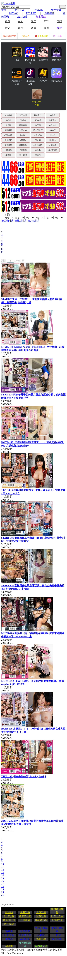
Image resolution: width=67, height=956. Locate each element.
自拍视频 (49, 13)
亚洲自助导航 (57, 930)
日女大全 (9, 935)
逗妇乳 (52, 135)
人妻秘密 (52, 145)
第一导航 (57, 36)
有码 (7, 28)
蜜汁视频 (9, 924)
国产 (33, 21)
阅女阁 (38, 140)
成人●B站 (38, 135)
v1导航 (23, 140)
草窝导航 (25, 931)
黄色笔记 (8, 140)
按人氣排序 (33, 220)
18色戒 (38, 120)
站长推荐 (8, 115)
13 (2, 872)
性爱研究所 (25, 935)
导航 (59, 28)
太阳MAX (23, 130)
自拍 (20, 28)
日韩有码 (38, 10)
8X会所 (53, 130)
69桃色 (23, 120)
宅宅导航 (57, 939)
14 (2, 875)
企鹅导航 (25, 912)
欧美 (33, 28)
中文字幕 (56, 10)
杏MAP (25, 36)
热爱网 (9, 931)
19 (2, 889)
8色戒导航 (38, 145)
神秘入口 (38, 115)
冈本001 (22, 135)
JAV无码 (19, 10)
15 (2, 878)
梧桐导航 (52, 140)
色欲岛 (8, 120)
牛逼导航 (52, 120)
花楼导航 (25, 939)
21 (2, 895)
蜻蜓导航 (8, 145)
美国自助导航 (41, 930)
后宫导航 (23, 150)
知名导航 (41, 16)
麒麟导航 (23, 145)
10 (2, 864)
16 (2, 881)
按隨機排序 (7, 220)
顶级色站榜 (41, 920)
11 (2, 867)
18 (2, 886)
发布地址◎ (41, 946)
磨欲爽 (9, 939)
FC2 (46, 21)
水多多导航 (42, 36)
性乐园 (8, 125)
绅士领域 (23, 155)
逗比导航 (8, 130)
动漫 (46, 28)
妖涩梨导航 (25, 916)
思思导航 (9, 916)
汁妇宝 (57, 935)
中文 (20, 21)
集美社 (8, 155)
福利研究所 (10, 36)
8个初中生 (57, 920)
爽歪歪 (38, 155)
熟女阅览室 (38, 130)
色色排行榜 (9, 920)
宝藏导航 (41, 916)
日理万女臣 (57, 916)
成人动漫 (22, 16)
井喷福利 (8, 150)
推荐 (7, 21)
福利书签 (41, 939)
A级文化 (52, 125)
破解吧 (41, 935)
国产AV (13, 13)
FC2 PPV (31, 13)
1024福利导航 (57, 911)
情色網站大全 (25, 944)
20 (2, 892)
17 (2, 883)
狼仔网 (38, 125)
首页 (3, 10)
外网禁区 (25, 920)
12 (2, 869)
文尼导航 (41, 912)
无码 (59, 21)
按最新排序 (20, 220)
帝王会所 (23, 115)
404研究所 (52, 150)
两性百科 (23, 125)
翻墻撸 (9, 946)
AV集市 (53, 115)
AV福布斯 (8, 135)
